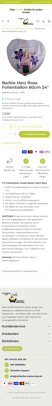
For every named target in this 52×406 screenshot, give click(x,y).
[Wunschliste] (38, 21)
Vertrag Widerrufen (12, 349)
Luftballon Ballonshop (20, 392)
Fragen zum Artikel (11, 142)
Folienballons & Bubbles (22, 28)
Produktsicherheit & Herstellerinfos (19, 271)
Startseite (6, 28)
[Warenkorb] (49, 21)
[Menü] (3, 21)
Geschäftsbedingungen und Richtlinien (26, 398)
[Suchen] (8, 21)
